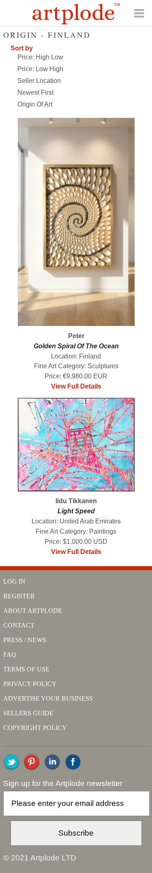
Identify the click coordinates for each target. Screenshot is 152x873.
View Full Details (76, 386)
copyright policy (35, 727)
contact (18, 625)
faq (9, 654)
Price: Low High (40, 68)
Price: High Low (40, 57)
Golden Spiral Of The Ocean (76, 346)
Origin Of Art (34, 104)
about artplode (32, 610)
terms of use (26, 669)
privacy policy (30, 683)
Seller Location (39, 80)
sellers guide (28, 713)
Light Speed (76, 511)
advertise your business (48, 698)
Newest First (35, 92)
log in (14, 581)
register (19, 596)
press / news (24, 639)
